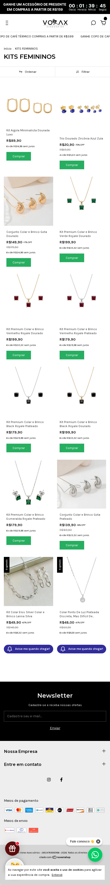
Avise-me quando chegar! (32, 649)
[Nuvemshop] (55, 858)
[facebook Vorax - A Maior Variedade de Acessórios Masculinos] (61, 780)
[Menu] (8, 23)
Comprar (19, 262)
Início (8, 48)
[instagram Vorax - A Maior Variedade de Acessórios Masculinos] (49, 780)
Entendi (57, 875)
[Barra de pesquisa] (93, 23)
